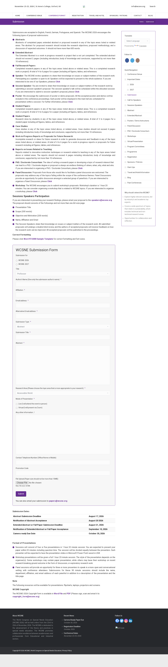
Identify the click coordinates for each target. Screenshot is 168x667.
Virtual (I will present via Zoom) (30, 408)
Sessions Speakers (134, 105)
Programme (132, 152)
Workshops (131, 136)
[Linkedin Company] (130, 621)
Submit (21, 494)
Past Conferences (134, 183)
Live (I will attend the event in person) (32, 404)
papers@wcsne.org (58, 501)
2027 (132, 90)
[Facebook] (117, 621)
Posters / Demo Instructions (138, 121)
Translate (142, 46)
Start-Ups (131, 167)
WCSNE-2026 (23, 260)
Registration (132, 157)
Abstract (130, 110)
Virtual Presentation (135, 141)
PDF (69, 593)
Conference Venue (134, 74)
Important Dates (133, 79)
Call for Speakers (134, 100)
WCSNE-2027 (23, 264)
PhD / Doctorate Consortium (138, 131)
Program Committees (135, 147)
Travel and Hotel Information (138, 172)
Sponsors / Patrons (134, 162)
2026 (132, 85)
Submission (132, 95)
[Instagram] (126, 621)
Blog (129, 178)
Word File (58, 593)
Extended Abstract (134, 116)
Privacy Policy (67, 650)
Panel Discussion (133, 126)
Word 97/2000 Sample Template (38, 239)
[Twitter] (122, 621)
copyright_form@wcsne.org (26, 596)
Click (35, 191)
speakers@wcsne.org (101, 200)
